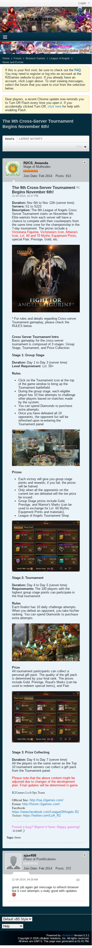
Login (83, 3)
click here (54, 106)
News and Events (12, 62)
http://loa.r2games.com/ (46, 800)
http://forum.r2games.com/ (41, 804)
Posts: (60, 176)
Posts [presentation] (9, 139)
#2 (78, 880)
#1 (78, 187)
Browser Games (35, 58)
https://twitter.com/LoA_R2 (42, 815)
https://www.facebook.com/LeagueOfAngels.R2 (45, 812)
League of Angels (59, 58)
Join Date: (30, 176)
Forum (18, 58)
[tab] (9, 139)
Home (6, 58)
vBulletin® (67, 935)
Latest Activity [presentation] (30, 138)
